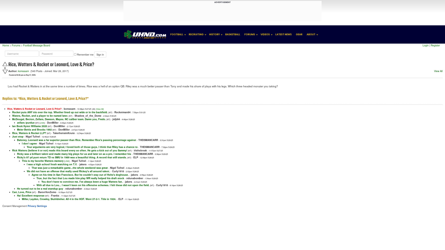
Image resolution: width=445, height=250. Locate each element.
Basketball (232, 34)
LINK (42, 123)
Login (426, 45)
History (214, 34)
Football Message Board (36, 45)
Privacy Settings (37, 206)
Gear (299, 34)
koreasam (23, 71)
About (311, 34)
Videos (265, 34)
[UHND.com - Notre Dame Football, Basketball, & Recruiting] (145, 34)
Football (176, 34)
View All (438, 71)
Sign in (100, 54)
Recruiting (196, 34)
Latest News (283, 34)
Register (435, 45)
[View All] (100, 109)
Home (5, 45)
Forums (249, 34)
